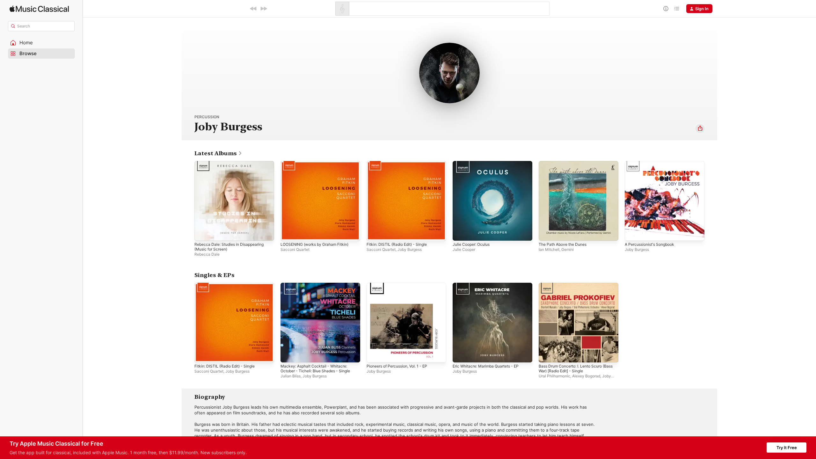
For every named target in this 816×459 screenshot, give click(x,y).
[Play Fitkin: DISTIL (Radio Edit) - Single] (374, 232)
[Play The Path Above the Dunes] (546, 232)
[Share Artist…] (700, 128)
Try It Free (786, 447)
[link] (218, 153)
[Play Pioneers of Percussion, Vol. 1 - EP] (374, 354)
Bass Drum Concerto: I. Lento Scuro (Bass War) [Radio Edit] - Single (574, 288)
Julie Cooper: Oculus (473, 163)
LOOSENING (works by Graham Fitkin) (318, 163)
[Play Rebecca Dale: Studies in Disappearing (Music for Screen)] (202, 232)
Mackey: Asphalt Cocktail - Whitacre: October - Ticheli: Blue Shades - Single (319, 288)
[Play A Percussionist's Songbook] (633, 232)
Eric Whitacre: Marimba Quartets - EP (490, 285)
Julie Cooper (464, 249)
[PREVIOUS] (253, 9)
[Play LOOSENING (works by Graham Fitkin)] (288, 232)
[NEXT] (264, 9)
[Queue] (677, 8)
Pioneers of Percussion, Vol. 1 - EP (401, 285)
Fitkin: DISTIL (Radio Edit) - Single (400, 163)
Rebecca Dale (207, 254)
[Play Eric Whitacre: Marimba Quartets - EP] (460, 354)
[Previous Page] (188, 201)
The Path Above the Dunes (566, 163)
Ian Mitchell (549, 249)
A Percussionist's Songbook (652, 163)
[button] (41, 42)
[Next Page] (710, 201)
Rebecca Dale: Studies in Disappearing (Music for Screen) (232, 166)
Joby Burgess (409, 249)
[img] (39, 9)
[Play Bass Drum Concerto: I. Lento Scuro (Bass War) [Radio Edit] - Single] (546, 354)
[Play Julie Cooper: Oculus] (460, 232)
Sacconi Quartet (295, 249)
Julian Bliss (290, 376)
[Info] (666, 8)
